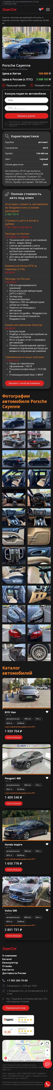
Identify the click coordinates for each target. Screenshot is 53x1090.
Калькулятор (10, 962)
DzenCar (6, 17)
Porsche (38, 17)
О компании (9, 955)
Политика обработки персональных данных (22, 1082)
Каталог (7, 959)
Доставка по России (14, 973)
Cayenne (6, 20)
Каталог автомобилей (22, 17)
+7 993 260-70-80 (9, 4)
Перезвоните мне (16, 1007)
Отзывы (7, 966)
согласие (35, 124)
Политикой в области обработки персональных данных (28, 123)
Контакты (8, 969)
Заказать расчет (26, 115)
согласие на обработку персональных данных (22, 1084)
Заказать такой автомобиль (24, 383)
